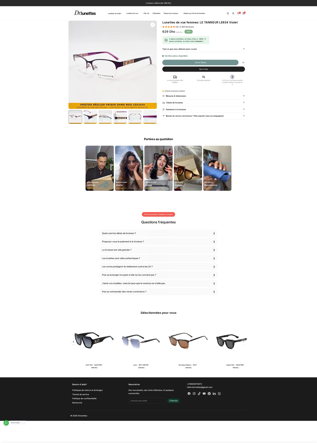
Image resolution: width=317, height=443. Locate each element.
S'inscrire (174, 401)
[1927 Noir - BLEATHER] (138, 341)
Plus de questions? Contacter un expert (158, 214)
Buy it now (203, 69)
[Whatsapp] (219, 393)
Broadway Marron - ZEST (233, 365)
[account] (233, 13)
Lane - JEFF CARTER (185, 365)
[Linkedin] (214, 393)
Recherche (77, 402)
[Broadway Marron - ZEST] (232, 341)
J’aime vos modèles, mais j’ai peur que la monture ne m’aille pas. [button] (134, 283)
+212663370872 (194, 384)
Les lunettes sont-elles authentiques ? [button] (121, 258)
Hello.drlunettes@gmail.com (199, 387)
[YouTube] (204, 393)
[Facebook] (189, 393)
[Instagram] (194, 393)
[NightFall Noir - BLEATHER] (91, 341)
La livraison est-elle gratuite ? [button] (117, 250)
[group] (112, 65)
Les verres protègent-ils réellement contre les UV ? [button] (127, 266)
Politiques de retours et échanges (87, 390)
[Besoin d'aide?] (6, 422)
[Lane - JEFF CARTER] (185, 341)
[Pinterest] (209, 393)
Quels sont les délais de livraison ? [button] (119, 233)
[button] (73, 342)
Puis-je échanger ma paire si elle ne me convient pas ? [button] (129, 275)
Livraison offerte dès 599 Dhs (158, 3)
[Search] (228, 13)
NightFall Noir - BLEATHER (91, 365)
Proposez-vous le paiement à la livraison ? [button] (123, 241)
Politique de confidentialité (84, 398)
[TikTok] (199, 393)
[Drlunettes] (82, 13)
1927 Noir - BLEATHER (138, 365)
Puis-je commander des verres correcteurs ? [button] (124, 291)
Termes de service (80, 394)
